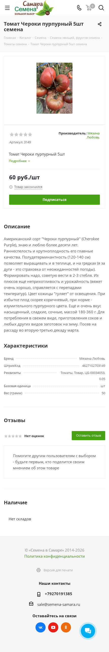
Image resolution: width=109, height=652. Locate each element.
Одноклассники (66, 627)
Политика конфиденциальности (54, 556)
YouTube (53, 627)
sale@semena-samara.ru (58, 604)
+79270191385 (58, 593)
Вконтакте (40, 627)
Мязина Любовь (93, 135)
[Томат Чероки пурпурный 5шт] (54, 88)
